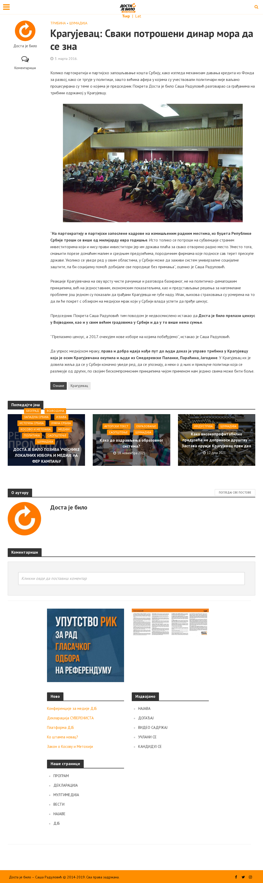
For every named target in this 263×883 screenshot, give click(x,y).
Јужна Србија (61, 423)
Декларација (65, 785)
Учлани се (147, 737)
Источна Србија (32, 423)
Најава (144, 708)
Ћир (126, 15)
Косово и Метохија (36, 429)
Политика (32, 435)
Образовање (146, 426)
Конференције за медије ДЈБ (72, 708)
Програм (61, 775)
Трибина (58, 23)
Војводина (55, 411)
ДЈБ (56, 823)
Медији (64, 429)
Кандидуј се (150, 746)
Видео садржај (152, 727)
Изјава (61, 417)
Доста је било (25, 46)
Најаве (59, 813)
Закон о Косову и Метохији (70, 746)
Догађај (146, 717)
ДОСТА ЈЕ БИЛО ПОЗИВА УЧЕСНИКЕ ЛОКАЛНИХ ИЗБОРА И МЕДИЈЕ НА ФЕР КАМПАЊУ (46, 455)
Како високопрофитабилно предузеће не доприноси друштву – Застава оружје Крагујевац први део (216, 439)
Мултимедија (66, 794)
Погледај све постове (235, 492)
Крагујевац (79, 385)
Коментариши (25, 68)
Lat (138, 15)
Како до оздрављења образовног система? (131, 443)
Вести (58, 804)
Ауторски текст (116, 426)
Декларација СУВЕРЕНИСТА (70, 717)
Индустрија (203, 426)
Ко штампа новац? (62, 737)
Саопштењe (57, 435)
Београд (32, 411)
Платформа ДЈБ (60, 727)
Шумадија (78, 23)
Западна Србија (36, 417)
